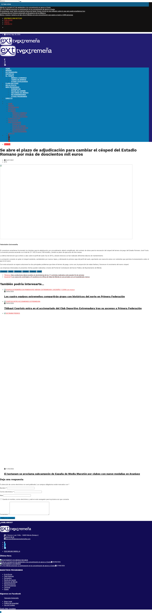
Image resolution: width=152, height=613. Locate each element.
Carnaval (7, 587)
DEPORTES (10, 74)
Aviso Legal (8, 601)
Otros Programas (10, 586)
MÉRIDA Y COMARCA (19, 78)
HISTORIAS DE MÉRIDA (19, 93)
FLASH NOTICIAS (12, 83)
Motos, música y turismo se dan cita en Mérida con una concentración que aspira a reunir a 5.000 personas (36, 15)
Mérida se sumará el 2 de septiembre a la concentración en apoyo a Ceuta (25, 7)
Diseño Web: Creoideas (8, 609)
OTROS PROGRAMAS (19, 96)
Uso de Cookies (9, 605)
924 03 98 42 (9, 537)
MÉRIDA (8, 70)
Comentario (4, 514)
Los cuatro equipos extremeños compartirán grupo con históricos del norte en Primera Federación (64, 296)
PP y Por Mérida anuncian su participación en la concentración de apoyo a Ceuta (27, 9)
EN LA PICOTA (11, 85)
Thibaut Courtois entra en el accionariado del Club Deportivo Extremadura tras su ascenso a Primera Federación (73, 308)
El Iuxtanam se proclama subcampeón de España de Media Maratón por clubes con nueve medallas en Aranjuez (72, 473)
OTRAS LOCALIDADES (19, 81)
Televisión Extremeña (11, 598)
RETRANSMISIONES (18, 95)
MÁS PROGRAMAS (12, 87)
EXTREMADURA (11, 72)
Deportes (7, 144)
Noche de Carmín (10, 580)
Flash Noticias (9, 576)
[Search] (20, 1)
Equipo (6, 589)
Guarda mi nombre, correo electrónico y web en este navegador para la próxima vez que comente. (35, 499)
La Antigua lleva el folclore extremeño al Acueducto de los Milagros (23, 13)
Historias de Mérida (10, 582)
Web (1, 495)
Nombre (3, 488)
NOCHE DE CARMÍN (18, 91)
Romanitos (8, 578)
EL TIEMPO (10, 76)
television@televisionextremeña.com (17, 539)
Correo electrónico (7, 492)
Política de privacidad (11, 603)
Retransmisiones (10, 584)
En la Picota (8, 574)
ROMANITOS (16, 89)
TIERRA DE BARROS (18, 80)
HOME (8, 68)
